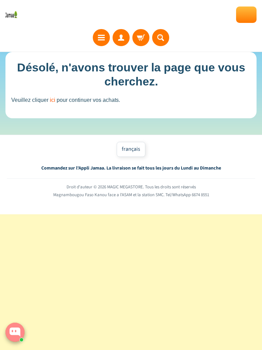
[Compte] (121, 37)
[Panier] (140, 37)
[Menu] (101, 37)
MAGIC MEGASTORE (125, 187)
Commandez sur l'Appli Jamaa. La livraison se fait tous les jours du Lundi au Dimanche (131, 168)
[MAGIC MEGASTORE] (11, 14)
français (131, 149)
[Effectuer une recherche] (160, 37)
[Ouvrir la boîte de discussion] (15, 332)
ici (52, 100)
